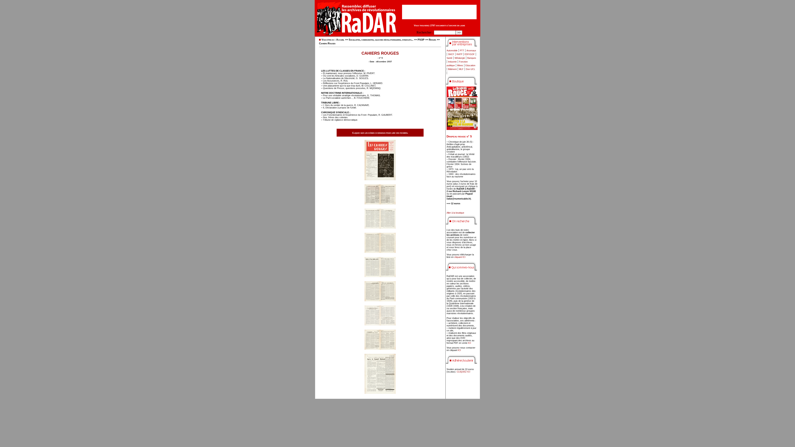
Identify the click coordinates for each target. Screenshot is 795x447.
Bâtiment (452, 69)
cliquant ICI (459, 257)
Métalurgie (460, 58)
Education (470, 65)
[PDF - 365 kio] (380, 179)
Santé (449, 58)
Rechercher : (425, 32)
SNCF (451, 54)
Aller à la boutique (455, 212)
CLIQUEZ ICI (463, 371)
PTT (462, 50)
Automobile (452, 50)
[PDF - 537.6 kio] (380, 392)
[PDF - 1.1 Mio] (380, 203)
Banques (471, 58)
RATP (459, 54)
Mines (460, 65)
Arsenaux (471, 50)
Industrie (452, 61)
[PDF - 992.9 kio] (380, 324)
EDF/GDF (470, 54)
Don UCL (470, 69)
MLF (461, 69)
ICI (469, 343)
